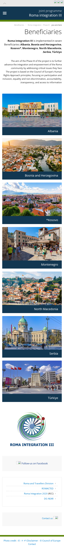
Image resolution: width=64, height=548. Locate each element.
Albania (53, 131)
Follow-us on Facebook (35, 463)
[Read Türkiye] (32, 377)
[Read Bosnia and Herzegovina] (32, 155)
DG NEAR (48, 498)
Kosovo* (52, 220)
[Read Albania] (32, 110)
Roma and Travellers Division (38, 483)
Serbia (53, 353)
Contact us (47, 518)
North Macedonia (46, 309)
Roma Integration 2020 (36, 493)
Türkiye (53, 398)
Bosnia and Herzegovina (41, 175)
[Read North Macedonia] (32, 288)
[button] (32, 3)
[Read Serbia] (32, 333)
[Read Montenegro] (32, 244)
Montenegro (49, 264)
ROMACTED (47, 488)
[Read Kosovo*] (32, 199)
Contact (32, 543)
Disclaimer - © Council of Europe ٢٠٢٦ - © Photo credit (32, 540)
